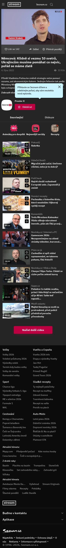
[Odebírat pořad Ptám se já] (27, 257)
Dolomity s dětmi (11, 439)
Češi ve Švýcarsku (12, 431)
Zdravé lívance (40, 395)
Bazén (6, 465)
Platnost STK (39, 439)
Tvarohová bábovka (43, 399)
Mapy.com (8, 451)
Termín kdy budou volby (15, 367)
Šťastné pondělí (11, 493)
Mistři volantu (38, 303)
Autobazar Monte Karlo (14, 484)
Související (16, 117)
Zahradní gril (50, 470)
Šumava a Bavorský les (14, 427)
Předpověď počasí (25, 451)
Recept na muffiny (42, 390)
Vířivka (6, 474)
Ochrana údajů (44, 537)
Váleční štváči (38, 160)
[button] (33, 27)
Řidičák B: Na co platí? (44, 431)
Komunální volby (11, 375)
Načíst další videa (33, 330)
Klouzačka (8, 470)
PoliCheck (36, 178)
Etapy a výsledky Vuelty (45, 358)
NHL (5, 407)
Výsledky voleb (10, 362)
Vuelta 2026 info (41, 354)
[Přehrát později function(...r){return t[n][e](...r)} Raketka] (27, 145)
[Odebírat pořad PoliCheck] (27, 185)
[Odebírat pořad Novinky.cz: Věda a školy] (27, 275)
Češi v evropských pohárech (34, 455)
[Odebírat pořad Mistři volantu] (27, 311)
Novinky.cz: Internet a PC (44, 232)
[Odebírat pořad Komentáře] (27, 221)
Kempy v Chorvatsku (13, 419)
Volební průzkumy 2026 (15, 358)
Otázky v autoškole (43, 435)
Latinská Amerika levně (15, 435)
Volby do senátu (11, 371)
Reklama (13, 541)
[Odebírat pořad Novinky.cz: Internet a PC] (27, 239)
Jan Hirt (37, 362)
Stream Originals (51, 484)
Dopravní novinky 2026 (44, 427)
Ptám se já (36, 250)
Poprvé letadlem (11, 423)
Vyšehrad (34, 484)
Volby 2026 (8, 354)
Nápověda (8, 537)
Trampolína (39, 465)
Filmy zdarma (9, 488)
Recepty (24, 488)
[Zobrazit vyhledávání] (51, 4)
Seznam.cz (41, 4)
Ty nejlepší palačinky (43, 386)
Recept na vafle (41, 403)
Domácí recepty (39, 196)
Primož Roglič (40, 371)
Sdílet (36, 49)
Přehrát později (54, 49)
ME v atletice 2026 (12, 399)
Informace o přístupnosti (33, 541)
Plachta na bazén (21, 465)
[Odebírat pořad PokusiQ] (27, 150)
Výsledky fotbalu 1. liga (14, 390)
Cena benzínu (9, 455)
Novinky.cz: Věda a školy (43, 267)
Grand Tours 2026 (42, 375)
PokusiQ (35, 142)
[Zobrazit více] (33, 512)
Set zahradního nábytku (29, 470)
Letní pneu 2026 (41, 419)
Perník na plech (41, 407)
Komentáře (37, 214)
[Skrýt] (59, 87)
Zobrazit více (8, 92)
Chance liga (9, 386)
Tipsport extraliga (12, 395)
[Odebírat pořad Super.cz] (27, 293)
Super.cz (35, 285)
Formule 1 (8, 403)
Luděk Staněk (29, 493)
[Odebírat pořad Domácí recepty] (27, 203)
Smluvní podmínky (25, 537)
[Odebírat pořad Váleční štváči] (27, 167)
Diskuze (49, 117)
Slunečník (54, 465)
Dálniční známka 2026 (44, 423)
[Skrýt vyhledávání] (29, 4)
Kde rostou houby (47, 451)
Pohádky (36, 488)
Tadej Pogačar (40, 367)
